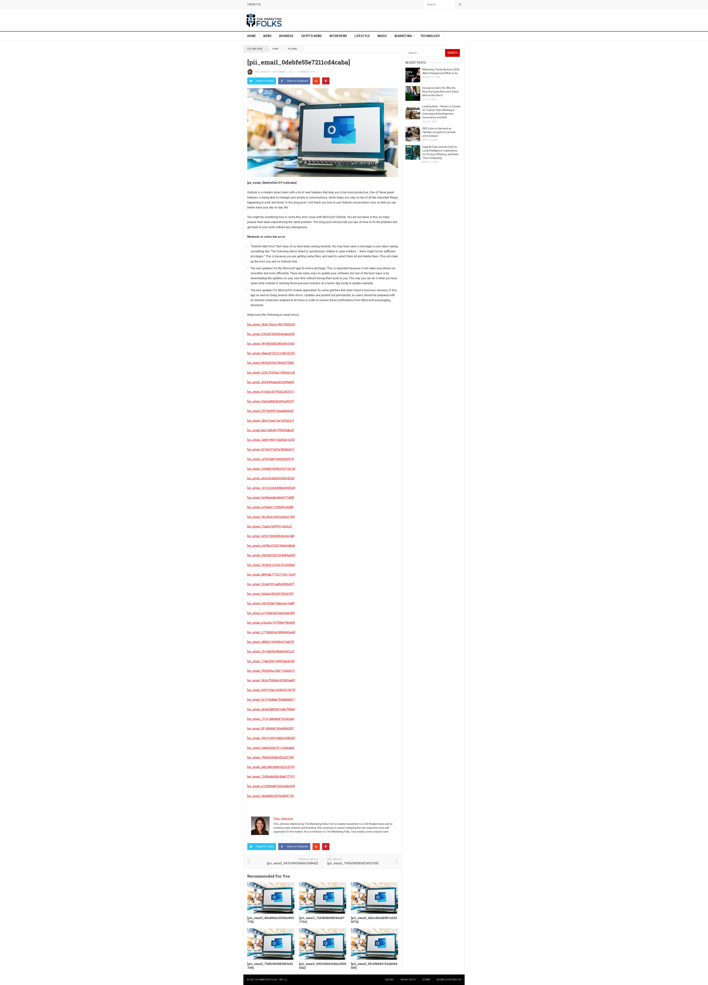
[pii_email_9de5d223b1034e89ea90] (271, 555)
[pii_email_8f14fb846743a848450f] (270, 728)
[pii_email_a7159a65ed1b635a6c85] (271, 613)
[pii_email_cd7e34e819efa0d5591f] (270, 459)
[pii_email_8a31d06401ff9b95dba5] (270, 430)
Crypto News (311, 36)
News (267, 36)
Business (286, 36)
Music (382, 36)
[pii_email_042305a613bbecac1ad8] (270, 603)
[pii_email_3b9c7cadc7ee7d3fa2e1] (270, 420)
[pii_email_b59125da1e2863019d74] (271, 690)
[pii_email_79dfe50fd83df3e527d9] (270, 757)
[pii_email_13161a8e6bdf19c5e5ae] (270, 719)
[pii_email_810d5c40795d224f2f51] (270, 392)
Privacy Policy (408, 979)
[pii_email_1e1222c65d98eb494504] (271, 488)
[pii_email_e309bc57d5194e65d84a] (271, 545)
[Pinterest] (325, 80)
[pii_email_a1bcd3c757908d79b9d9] (271, 622)
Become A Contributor (449, 979)
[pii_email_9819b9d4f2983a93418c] (270, 343)
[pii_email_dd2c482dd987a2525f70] (270, 767)
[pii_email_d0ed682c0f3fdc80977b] (270, 796)
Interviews (338, 36)
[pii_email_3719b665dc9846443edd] (271, 632)
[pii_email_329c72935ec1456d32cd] (271, 372)
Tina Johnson (262, 72)
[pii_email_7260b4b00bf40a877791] (271, 776)
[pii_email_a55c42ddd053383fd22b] (270, 478)
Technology (430, 36)
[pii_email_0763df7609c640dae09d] (270, 334)
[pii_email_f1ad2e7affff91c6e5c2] (269, 526)
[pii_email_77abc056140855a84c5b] (271, 661)
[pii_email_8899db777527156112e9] (271, 574)
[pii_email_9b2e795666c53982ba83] (271, 680)
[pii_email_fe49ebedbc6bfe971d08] (270, 497)
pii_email (292, 49)
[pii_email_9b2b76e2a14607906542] (271, 324)
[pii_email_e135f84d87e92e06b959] (271, 786)
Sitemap (426, 979)
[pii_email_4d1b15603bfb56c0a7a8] (270, 536)
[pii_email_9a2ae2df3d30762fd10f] (270, 594)
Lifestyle (362, 36)
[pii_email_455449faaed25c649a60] (270, 382)
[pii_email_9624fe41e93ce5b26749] (271, 517)
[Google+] (316, 80)
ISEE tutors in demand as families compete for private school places (439, 132)
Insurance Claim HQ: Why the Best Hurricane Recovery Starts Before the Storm (440, 91)
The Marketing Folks (266, 979)
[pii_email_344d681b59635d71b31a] (271, 469)
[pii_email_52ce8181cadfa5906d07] (270, 584)
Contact (389, 979)
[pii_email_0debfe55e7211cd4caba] (270, 748)
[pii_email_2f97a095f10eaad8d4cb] (270, 411)
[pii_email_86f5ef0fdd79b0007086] (270, 363)
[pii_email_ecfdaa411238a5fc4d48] (270, 507)
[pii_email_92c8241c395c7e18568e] (271, 565)
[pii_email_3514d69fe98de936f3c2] (270, 651)
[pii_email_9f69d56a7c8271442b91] (270, 671)
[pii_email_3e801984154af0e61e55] (271, 440)
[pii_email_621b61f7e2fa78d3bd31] (270, 449)
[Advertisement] (397, 20)
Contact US (254, 4)
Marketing (403, 36)
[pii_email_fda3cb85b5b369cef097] (270, 401)
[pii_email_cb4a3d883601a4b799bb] (271, 709)
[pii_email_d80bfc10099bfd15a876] (270, 642)
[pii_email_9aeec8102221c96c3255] (271, 353)
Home (251, 36)
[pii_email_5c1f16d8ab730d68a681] (270, 699)
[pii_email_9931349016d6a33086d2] (271, 738)
